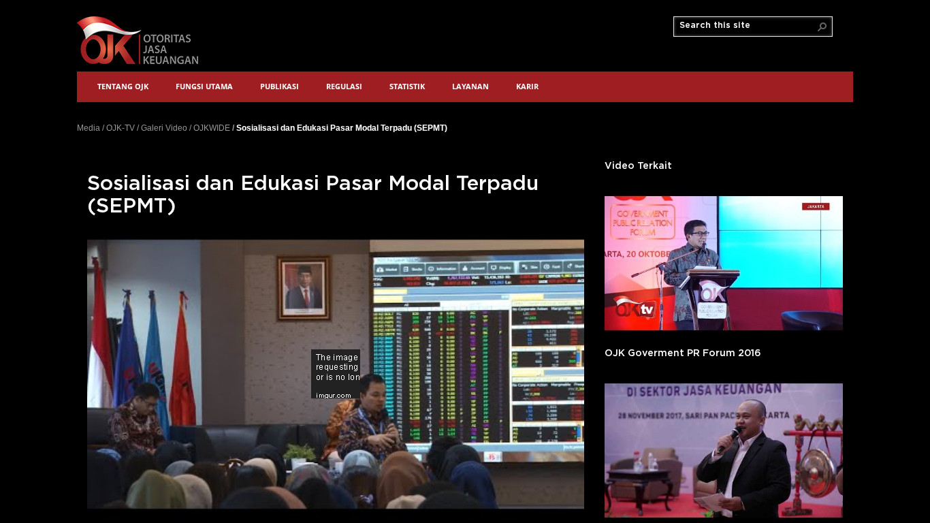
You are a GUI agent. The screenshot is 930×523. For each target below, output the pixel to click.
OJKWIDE (211, 128)
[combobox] (747, 26)
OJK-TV (120, 128)
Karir (527, 86)
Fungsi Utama (204, 86)
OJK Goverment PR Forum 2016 (683, 353)
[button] (822, 26)
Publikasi (279, 86)
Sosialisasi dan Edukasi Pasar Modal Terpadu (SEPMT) (341, 127)
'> (724, 263)
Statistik (407, 86)
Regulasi (344, 86)
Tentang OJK (122, 86)
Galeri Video (164, 128)
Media (88, 128)
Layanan (470, 86)
